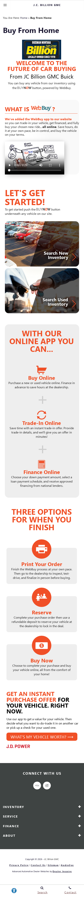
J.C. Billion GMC (51, 859)
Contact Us (38, 865)
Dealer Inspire (62, 871)
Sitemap (53, 865)
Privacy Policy (19, 865)
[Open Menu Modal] (5, 5)
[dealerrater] (47, 785)
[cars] (37, 785)
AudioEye (67, 865)
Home (23, 18)
